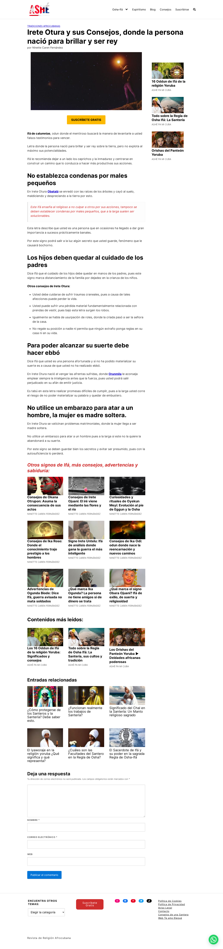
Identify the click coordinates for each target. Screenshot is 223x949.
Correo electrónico (42, 837)
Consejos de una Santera (173, 914)
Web (30, 854)
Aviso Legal (165, 907)
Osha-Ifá (117, 9)
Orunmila (115, 374)
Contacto (163, 911)
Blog (153, 9)
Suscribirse (182, 9)
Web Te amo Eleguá (170, 918)
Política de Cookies (170, 900)
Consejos (165, 9)
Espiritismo (139, 9)
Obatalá (53, 191)
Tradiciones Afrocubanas (43, 26)
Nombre (33, 820)
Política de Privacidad (171, 904)
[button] (213, 939)
